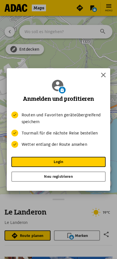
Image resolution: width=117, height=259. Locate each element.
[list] (58, 130)
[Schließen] (103, 75)
